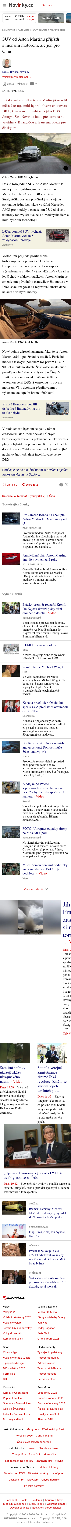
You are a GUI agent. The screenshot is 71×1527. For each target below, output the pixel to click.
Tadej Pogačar (46, 1327)
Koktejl (26, 801)
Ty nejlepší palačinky (49, 1352)
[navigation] (5, 5)
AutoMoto (7, 244)
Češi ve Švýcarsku (14, 1408)
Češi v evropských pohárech (34, 1441)
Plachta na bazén (48, 1448)
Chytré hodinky (50, 1479)
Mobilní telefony (49, 1467)
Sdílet (24, 84)
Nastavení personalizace (47, 1507)
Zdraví (26, 756)
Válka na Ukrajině (32, 618)
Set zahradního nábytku (19, 1460)
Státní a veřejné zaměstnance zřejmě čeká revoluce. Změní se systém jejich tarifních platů (52, 1079)
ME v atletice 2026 (14, 1368)
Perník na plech (46, 1378)
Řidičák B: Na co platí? (51, 1408)
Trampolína (19, 1454)
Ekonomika (29, 716)
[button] (35, 153)
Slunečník (35, 1454)
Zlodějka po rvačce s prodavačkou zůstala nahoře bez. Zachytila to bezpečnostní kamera (43, 789)
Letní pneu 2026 (47, 1392)
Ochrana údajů (56, 1503)
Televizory (32, 1479)
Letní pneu (57, 1473)
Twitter (24, 1499)
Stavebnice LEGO (14, 1473)
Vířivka (59, 1460)
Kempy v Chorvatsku (15, 1392)
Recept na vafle (46, 1373)
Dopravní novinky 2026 (51, 1403)
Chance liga (10, 1352)
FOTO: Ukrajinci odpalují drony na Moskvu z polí (45, 830)
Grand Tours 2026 (48, 1338)
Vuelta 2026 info (47, 1311)
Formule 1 (9, 1373)
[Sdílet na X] (67, 485)
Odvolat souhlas (19, 1507)
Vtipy (25, 650)
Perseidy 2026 (24, 1435)
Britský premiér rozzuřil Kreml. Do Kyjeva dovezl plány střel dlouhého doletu (44, 608)
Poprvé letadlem (13, 1398)
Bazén (31, 1448)
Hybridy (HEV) (36, 495)
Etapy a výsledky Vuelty (51, 1317)
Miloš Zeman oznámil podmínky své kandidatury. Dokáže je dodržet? (45, 868)
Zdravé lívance (46, 1362)
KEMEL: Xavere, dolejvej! (41, 645)
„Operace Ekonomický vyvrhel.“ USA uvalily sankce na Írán (33, 1175)
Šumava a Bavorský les (17, 1403)
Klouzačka (50, 1454)
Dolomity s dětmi (13, 1419)
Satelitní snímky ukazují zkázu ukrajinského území (12, 1074)
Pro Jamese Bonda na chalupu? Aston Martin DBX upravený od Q (45, 518)
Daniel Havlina (10, 72)
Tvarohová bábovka (49, 1368)
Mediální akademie (14, 1503)
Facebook (11, 1499)
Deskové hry (16, 1479)
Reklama (36, 1499)
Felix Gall (43, 1333)
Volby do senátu (12, 1333)
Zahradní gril (44, 1460)
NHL (5, 1378)
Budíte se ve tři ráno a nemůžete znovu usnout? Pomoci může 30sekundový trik (45, 747)
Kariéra (49, 1499)
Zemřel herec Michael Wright (43, 667)
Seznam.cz (48, 5)
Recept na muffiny (48, 1357)
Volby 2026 (9, 1311)
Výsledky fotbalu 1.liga (16, 1357)
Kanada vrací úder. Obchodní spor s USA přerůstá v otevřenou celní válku (45, 706)
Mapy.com (33, 1429)
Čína (52, 495)
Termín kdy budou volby (17, 1327)
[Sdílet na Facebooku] (61, 485)
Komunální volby (13, 1338)
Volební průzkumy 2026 (17, 1317)
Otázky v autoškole (48, 1414)
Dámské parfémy (38, 1473)
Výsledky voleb (12, 1322)
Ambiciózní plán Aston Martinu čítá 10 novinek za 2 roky (44, 557)
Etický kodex (36, 1503)
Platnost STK (45, 1419)
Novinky (24, 72)
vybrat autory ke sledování (15, 77)
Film (25, 672)
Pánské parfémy (34, 1485)
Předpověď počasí (53, 1429)
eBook (10, 84)
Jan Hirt (42, 1322)
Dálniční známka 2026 (50, 1398)
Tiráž (60, 1499)
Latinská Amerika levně (17, 1414)
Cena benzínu (44, 1435)
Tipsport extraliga (13, 1362)
